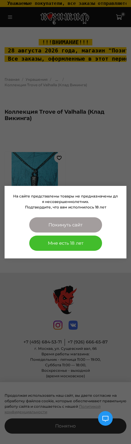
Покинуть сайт (65, 225)
